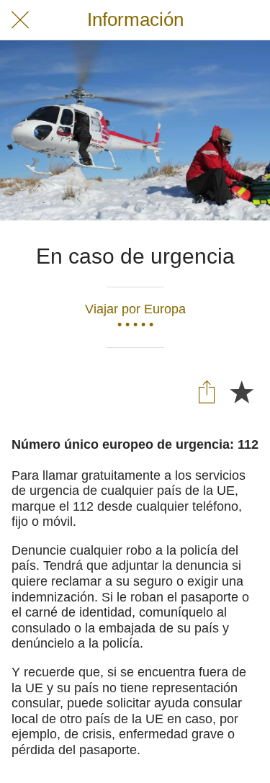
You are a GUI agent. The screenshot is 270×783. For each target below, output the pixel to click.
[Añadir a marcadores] (241, 391)
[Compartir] (206, 391)
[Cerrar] (20, 20)
